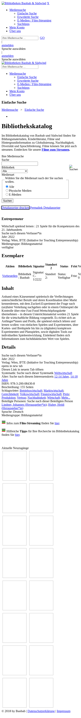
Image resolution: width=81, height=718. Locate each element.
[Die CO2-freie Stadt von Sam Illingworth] (15, 512)
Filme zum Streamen (55, 149)
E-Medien (15, 194)
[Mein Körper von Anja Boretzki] (41, 674)
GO (42, 37)
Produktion (8, 397)
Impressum (63, 711)
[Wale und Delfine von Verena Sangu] (41, 512)
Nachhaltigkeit (37, 397)
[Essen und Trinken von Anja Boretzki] (15, 674)
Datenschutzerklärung (41, 711)
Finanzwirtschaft (51, 394)
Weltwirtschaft (63, 373)
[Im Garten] (15, 609)
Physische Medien (20, 190)
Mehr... (65, 397)
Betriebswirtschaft (31, 390)
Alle (11, 186)
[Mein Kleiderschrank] (41, 706)
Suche (5, 159)
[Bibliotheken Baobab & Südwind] (24, 3)
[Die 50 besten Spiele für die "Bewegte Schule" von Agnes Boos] (41, 641)
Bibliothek (8, 167)
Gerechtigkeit (10, 394)
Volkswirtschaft (29, 394)
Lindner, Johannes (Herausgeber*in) (24, 404)
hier (57, 423)
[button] (74, 168)
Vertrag (21, 397)
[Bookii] (15, 576)
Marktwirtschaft (53, 390)
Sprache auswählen (14, 48)
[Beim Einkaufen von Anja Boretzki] (15, 706)
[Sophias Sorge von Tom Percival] (15, 544)
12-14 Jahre (61, 376)
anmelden (8, 45)
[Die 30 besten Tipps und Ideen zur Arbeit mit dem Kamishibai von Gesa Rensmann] (15, 479)
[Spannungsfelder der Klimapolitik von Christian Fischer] (41, 479)
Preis (66, 394)
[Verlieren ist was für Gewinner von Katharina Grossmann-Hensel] (41, 544)
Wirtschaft (53, 397)
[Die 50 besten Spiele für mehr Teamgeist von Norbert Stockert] (41, 609)
